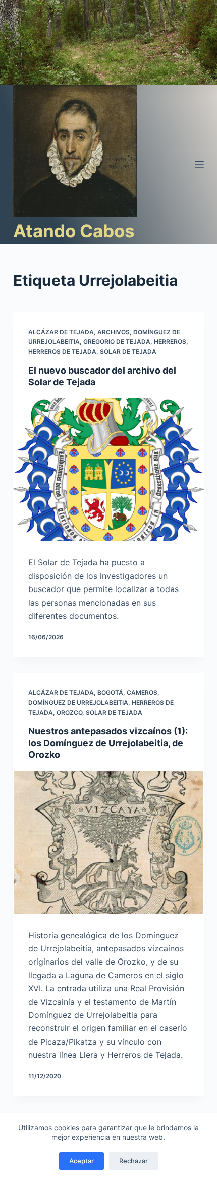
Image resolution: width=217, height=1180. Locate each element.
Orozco (69, 712)
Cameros (142, 692)
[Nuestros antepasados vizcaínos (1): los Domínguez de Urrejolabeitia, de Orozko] (108, 842)
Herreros (170, 341)
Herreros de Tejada (62, 351)
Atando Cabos (74, 230)
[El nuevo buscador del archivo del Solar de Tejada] (108, 469)
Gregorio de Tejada (116, 341)
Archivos (113, 332)
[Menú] (199, 164)
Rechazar (133, 1161)
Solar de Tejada (128, 351)
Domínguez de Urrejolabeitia (78, 702)
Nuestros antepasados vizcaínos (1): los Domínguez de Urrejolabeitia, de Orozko (108, 743)
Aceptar (81, 1161)
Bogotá (110, 692)
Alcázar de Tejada (61, 332)
